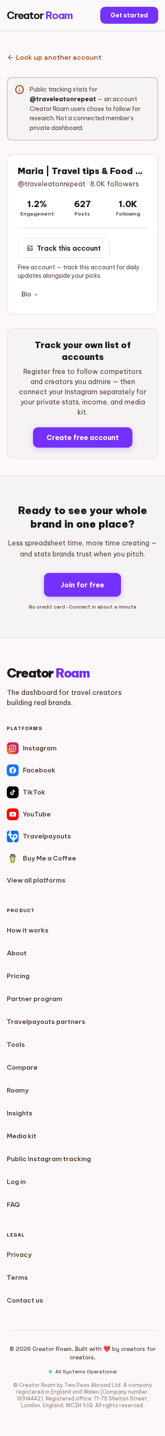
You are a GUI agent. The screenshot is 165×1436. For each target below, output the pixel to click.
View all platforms (36, 880)
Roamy (18, 1090)
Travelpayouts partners (46, 1022)
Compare (22, 1067)
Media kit (21, 1136)
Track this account (64, 248)
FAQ (13, 1205)
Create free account (83, 437)
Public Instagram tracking (49, 1159)
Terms (17, 1277)
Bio (30, 294)
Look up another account (54, 57)
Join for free (82, 585)
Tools (16, 1044)
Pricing (18, 976)
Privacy (19, 1255)
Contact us (25, 1300)
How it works (28, 930)
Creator (40, 15)
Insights (20, 1113)
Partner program (34, 999)
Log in (16, 1182)
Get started (129, 15)
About (17, 953)
